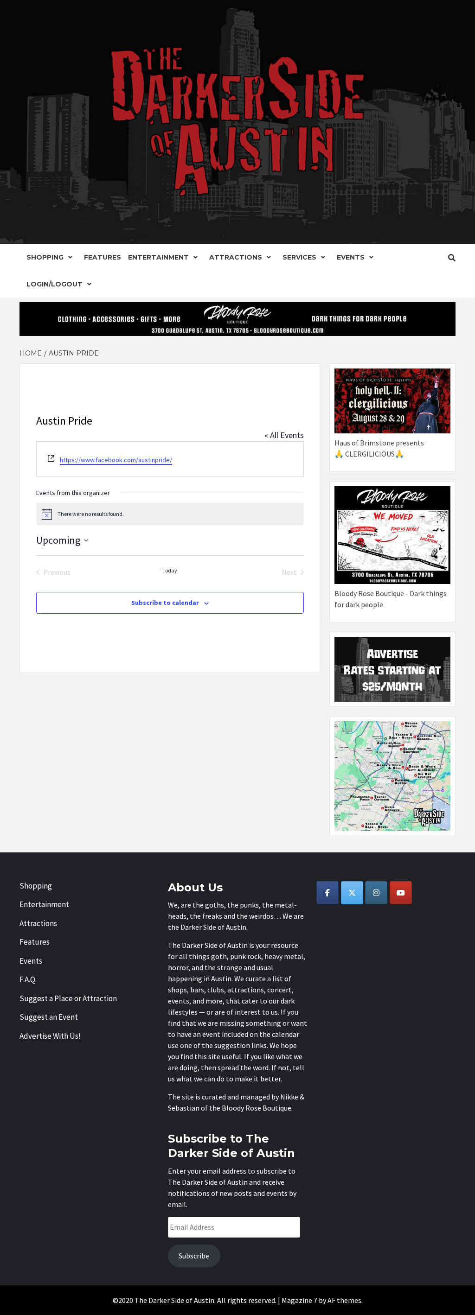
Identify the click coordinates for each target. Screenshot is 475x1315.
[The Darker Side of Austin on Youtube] (401, 892)
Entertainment (158, 257)
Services (299, 257)
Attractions (235, 257)
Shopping (45, 257)
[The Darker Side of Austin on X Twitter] (352, 892)
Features (102, 257)
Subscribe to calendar (165, 602)
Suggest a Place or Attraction (68, 998)
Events (351, 257)
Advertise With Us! (50, 1036)
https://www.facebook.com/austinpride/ (116, 460)
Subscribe (194, 1255)
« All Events (284, 435)
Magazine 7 (299, 1300)
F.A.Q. (28, 979)
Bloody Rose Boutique (256, 1107)
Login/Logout (54, 284)
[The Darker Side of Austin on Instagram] (376, 892)
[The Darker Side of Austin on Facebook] (327, 892)
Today (169, 570)
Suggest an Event (48, 1017)
